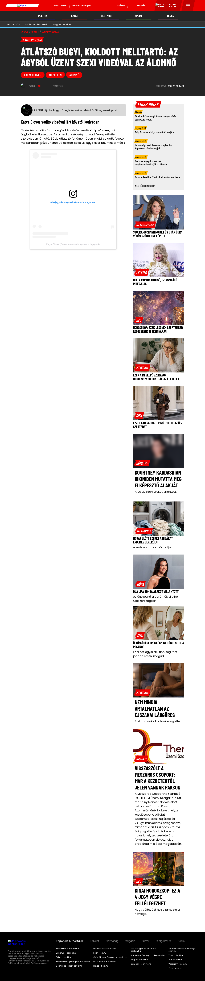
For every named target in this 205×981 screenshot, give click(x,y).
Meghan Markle (62, 24)
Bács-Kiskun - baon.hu (67, 948)
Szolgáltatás (163, 941)
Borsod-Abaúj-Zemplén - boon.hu (73, 961)
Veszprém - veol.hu (177, 964)
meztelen (55, 75)
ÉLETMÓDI (106, 16)
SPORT (138, 16)
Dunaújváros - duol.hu (104, 948)
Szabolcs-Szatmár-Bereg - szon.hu (182, 949)
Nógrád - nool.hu (139, 959)
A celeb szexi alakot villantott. (155, 492)
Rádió (181, 941)
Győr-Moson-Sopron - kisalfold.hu (110, 957)
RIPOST (24, 31)
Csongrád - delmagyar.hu (69, 966)
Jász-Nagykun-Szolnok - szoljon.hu (143, 949)
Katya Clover (32, 75)
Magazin (130, 941)
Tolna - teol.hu (175, 955)
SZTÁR (74, 16)
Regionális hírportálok (69, 941)
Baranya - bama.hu (66, 953)
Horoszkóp (13, 24)
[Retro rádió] (158, 6)
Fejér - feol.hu (99, 953)
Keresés (141, 5)
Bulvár (145, 941)
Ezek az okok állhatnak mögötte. (157, 721)
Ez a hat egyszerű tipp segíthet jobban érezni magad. (155, 654)
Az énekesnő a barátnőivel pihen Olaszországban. (156, 599)
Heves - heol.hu (100, 966)
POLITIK (42, 16)
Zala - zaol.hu (175, 968)
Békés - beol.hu (63, 957)
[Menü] (188, 5)
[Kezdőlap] (22, 5)
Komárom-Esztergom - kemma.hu (148, 955)
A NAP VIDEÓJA (50, 31)
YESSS (170, 16)
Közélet (94, 941)
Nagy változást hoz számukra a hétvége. (157, 912)
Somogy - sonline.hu (141, 964)
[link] (145, 224)
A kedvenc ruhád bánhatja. (152, 547)
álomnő (74, 75)
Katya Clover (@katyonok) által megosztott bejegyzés (73, 244)
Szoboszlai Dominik (36, 24)
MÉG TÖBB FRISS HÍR (145, 186)
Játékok (120, 5)
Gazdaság (112, 941)
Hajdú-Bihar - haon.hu (104, 961)
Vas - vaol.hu (175, 959)
